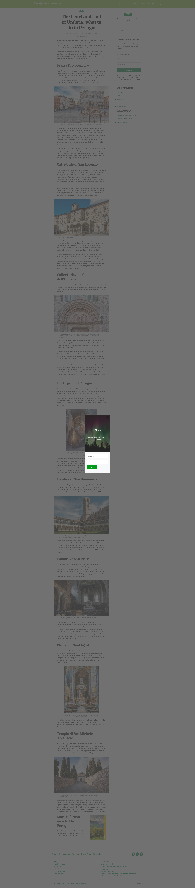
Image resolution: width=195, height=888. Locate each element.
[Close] (107, 417)
